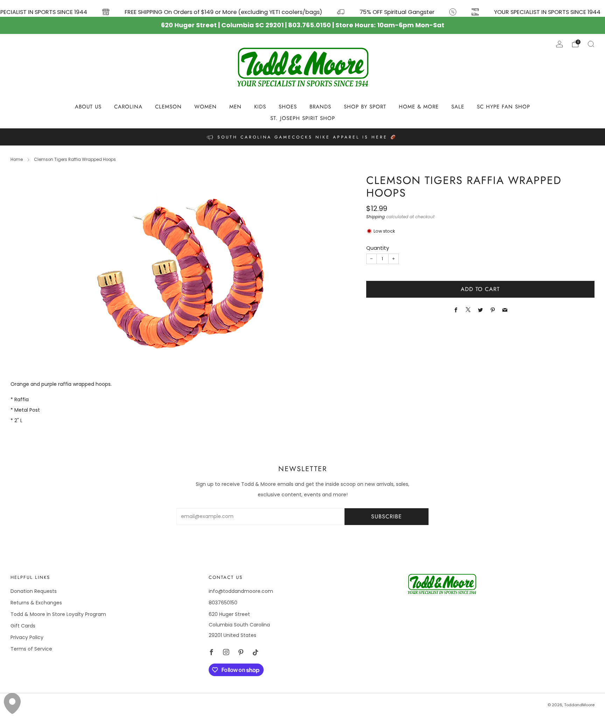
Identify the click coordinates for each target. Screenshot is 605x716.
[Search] (590, 44)
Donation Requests (34, 591)
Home (17, 159)
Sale (457, 107)
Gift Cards (23, 625)
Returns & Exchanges (36, 602)
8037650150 (223, 602)
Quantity (377, 247)
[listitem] (302, 137)
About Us (88, 107)
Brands (320, 107)
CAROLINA (128, 107)
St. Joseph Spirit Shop (302, 118)
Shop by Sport (365, 107)
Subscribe (386, 516)
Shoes (288, 107)
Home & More (419, 107)
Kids (260, 107)
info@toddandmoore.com (241, 591)
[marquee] (302, 8)
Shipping (375, 217)
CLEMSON (168, 107)
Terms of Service (31, 648)
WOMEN (205, 107)
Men (235, 107)
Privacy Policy (27, 637)
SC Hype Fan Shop (503, 107)
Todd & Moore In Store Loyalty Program (58, 614)
